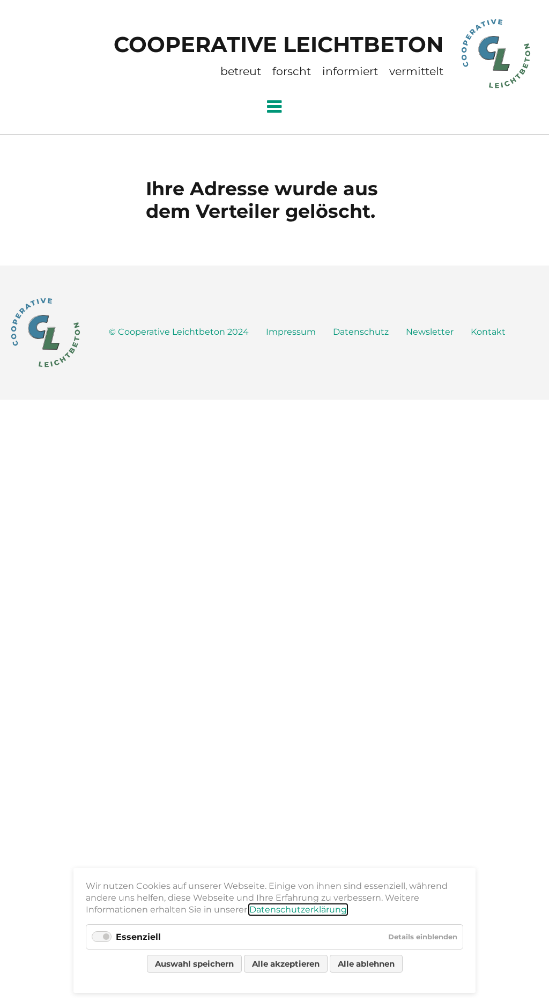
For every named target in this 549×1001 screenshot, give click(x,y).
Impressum (291, 332)
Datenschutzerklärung (298, 909)
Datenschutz (361, 332)
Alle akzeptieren (286, 964)
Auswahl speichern (194, 964)
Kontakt (488, 332)
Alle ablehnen (366, 964)
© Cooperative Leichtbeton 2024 (179, 332)
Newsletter (430, 332)
